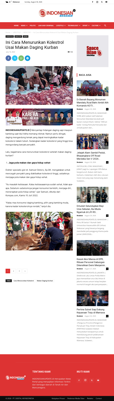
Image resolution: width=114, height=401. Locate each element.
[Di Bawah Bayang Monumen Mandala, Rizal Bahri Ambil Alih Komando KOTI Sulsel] (92, 88)
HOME (16, 25)
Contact (99, 398)
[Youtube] (106, 2)
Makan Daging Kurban (45, 281)
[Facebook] (93, 2)
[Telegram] (27, 58)
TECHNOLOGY (73, 25)
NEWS (23, 25)
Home (8, 32)
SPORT (85, 25)
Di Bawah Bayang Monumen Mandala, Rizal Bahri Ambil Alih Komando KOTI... (92, 102)
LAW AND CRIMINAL (46, 25)
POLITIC (33, 25)
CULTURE (95, 25)
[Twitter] (102, 2)
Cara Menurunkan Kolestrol (24, 281)
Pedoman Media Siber (76, 398)
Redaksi (80, 109)
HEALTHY (27, 32)
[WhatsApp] (21, 58)
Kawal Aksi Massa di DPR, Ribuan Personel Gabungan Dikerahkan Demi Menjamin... (91, 262)
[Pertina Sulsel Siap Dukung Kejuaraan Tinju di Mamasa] (92, 298)
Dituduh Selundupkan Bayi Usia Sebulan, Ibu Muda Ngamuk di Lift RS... (90, 209)
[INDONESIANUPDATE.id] (57, 13)
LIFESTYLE (60, 25)
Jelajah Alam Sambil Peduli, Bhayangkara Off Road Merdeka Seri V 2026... (91, 155)
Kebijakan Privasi (58, 398)
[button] (105, 25)
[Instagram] (97, 2)
